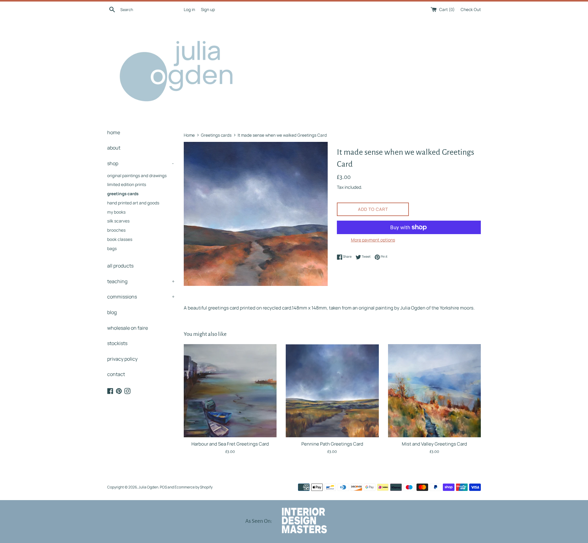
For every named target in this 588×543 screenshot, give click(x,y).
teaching (141, 281)
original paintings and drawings (137, 175)
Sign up (208, 9)
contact (116, 374)
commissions (141, 296)
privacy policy (122, 358)
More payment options (373, 240)
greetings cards (122, 193)
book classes (119, 239)
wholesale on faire (127, 328)
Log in (189, 9)
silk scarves (118, 221)
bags (112, 248)
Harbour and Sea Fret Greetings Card (230, 444)
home (113, 132)
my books (116, 212)
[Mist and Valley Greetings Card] (434, 390)
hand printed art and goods (133, 203)
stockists (117, 343)
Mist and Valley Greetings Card (434, 444)
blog (112, 312)
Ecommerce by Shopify (194, 487)
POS (163, 487)
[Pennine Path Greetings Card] (332, 390)
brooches (116, 230)
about (113, 147)
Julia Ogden (148, 487)
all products (120, 265)
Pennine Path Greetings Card (332, 444)
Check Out (471, 9)
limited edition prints (126, 184)
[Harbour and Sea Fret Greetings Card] (230, 390)
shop (140, 163)
